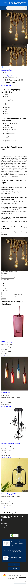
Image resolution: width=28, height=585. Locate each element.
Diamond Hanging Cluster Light (11, 443)
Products (7, 74)
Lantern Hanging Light (8, 494)
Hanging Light (8, 76)
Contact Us (4, 531)
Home (6, 72)
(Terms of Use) (18, 575)
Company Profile (6, 527)
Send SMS (15, 568)
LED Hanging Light (7, 342)
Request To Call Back (6, 70)
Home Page (4, 525)
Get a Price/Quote (6, 85)
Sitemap (4, 533)
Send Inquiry (6, 69)
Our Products (5, 529)
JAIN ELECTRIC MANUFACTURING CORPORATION (15, 3)
